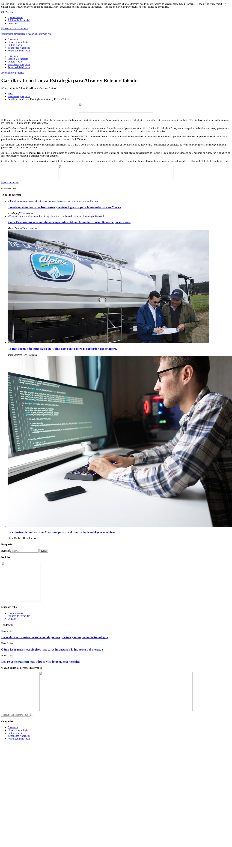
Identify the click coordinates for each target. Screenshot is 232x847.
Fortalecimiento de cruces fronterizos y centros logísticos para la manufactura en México (64, 207)
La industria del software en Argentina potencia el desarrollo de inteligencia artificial (62, 532)
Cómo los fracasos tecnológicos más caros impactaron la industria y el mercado (52, 649)
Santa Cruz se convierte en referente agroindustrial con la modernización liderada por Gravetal (69, 222)
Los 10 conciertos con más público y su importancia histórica (40, 661)
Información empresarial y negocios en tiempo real (26, 34)
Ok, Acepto (7, 12)
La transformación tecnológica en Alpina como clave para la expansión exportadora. (62, 348)
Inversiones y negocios (12, 72)
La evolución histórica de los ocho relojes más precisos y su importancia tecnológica (54, 637)
